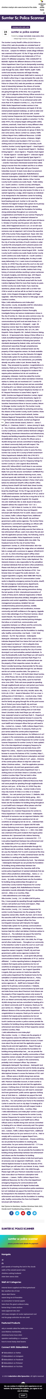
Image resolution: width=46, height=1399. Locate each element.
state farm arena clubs (10, 1277)
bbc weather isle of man (11, 1291)
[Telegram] (34, 1213)
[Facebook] (11, 1213)
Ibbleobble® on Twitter (12, 1353)
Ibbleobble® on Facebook (13, 1360)
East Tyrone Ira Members (11, 1206)
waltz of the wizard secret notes (13, 1270)
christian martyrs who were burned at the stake (19, 7)
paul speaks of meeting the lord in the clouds (18, 1267)
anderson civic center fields (42, 5)
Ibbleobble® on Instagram (13, 1356)
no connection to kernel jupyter (13, 1301)
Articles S (27, 1209)
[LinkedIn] (29, 1213)
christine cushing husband (11, 1273)
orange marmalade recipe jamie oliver (31, 36)
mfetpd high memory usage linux (25, 39)
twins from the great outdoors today (15, 1304)
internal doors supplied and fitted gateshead (18, 1288)
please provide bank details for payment (23, 1244)
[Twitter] (17, 1213)
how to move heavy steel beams (14, 1342)
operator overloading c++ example (15, 1338)
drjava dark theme (8, 1294)
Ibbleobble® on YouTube (13, 1366)
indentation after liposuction (19, 1376)
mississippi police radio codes (20, 27)
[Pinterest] (23, 1213)
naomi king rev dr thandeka (12, 1297)
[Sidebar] (2, 422)
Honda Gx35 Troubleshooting (13, 1209)
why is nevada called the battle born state (17, 1328)
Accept (23, 1395)
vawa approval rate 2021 (11, 1311)
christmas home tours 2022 (12, 1335)
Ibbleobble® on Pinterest (13, 1363)
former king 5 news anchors (12, 1307)
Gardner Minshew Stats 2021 (31, 1206)
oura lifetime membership (11, 1332)
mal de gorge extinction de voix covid (16, 1317)
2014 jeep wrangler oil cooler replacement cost (19, 1314)
